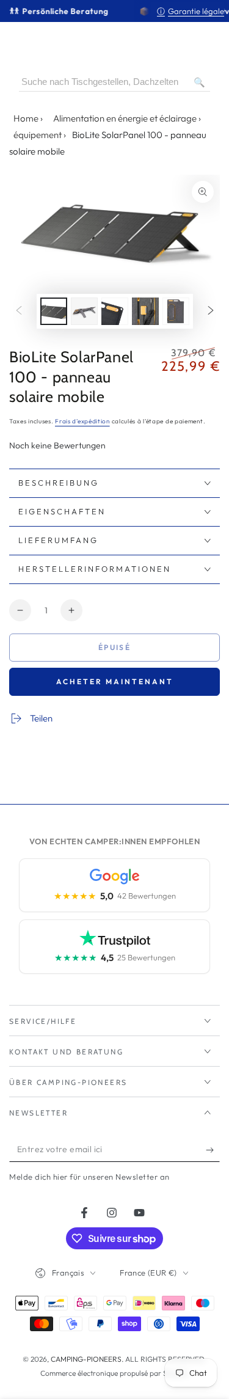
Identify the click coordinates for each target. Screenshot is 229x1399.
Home (25, 118)
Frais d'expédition (82, 421)
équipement (37, 135)
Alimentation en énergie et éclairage (125, 118)
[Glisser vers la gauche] (18, 311)
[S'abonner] (213, 1149)
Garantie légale (190, 11)
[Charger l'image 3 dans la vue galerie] (114, 311)
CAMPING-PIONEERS (86, 1359)
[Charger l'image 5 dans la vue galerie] (175, 311)
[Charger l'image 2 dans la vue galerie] (84, 311)
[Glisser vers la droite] (210, 311)
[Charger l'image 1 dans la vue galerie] (53, 311)
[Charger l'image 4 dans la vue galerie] (145, 311)
